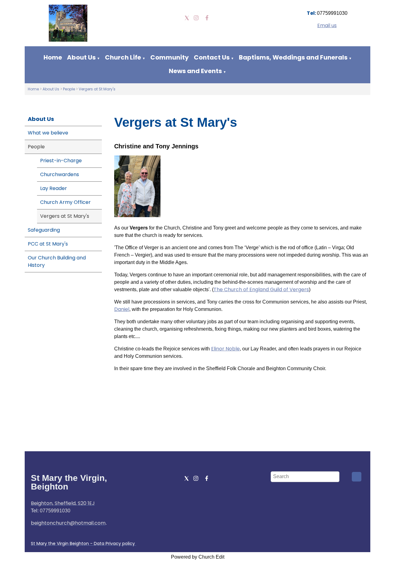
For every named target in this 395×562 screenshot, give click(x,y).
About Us (81, 57)
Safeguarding (44, 229)
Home (53, 57)
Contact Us (212, 57)
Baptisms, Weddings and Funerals (293, 57)
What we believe (48, 132)
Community (169, 57)
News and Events (195, 71)
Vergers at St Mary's (97, 89)
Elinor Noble (225, 348)
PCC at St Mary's (48, 243)
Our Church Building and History (57, 261)
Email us (327, 25)
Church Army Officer (65, 202)
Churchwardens (59, 174)
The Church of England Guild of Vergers (261, 289)
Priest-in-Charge (61, 160)
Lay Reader (53, 188)
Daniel (121, 309)
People (69, 89)
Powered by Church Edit (197, 557)
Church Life (123, 57)
